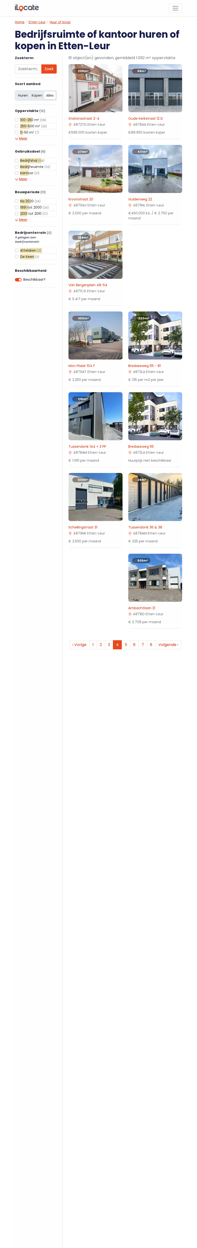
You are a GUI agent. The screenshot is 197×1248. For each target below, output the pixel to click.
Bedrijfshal (32, 160)
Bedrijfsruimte (35, 166)
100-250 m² (33, 120)
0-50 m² (29, 132)
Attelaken (30, 250)
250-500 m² (33, 126)
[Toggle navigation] (175, 8)
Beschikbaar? (34, 279)
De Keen (29, 256)
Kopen (37, 95)
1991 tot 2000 (34, 207)
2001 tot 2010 (34, 213)
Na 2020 (30, 201)
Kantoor (29, 173)
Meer (23, 138)
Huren (23, 95)
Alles (50, 95)
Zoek (49, 69)
